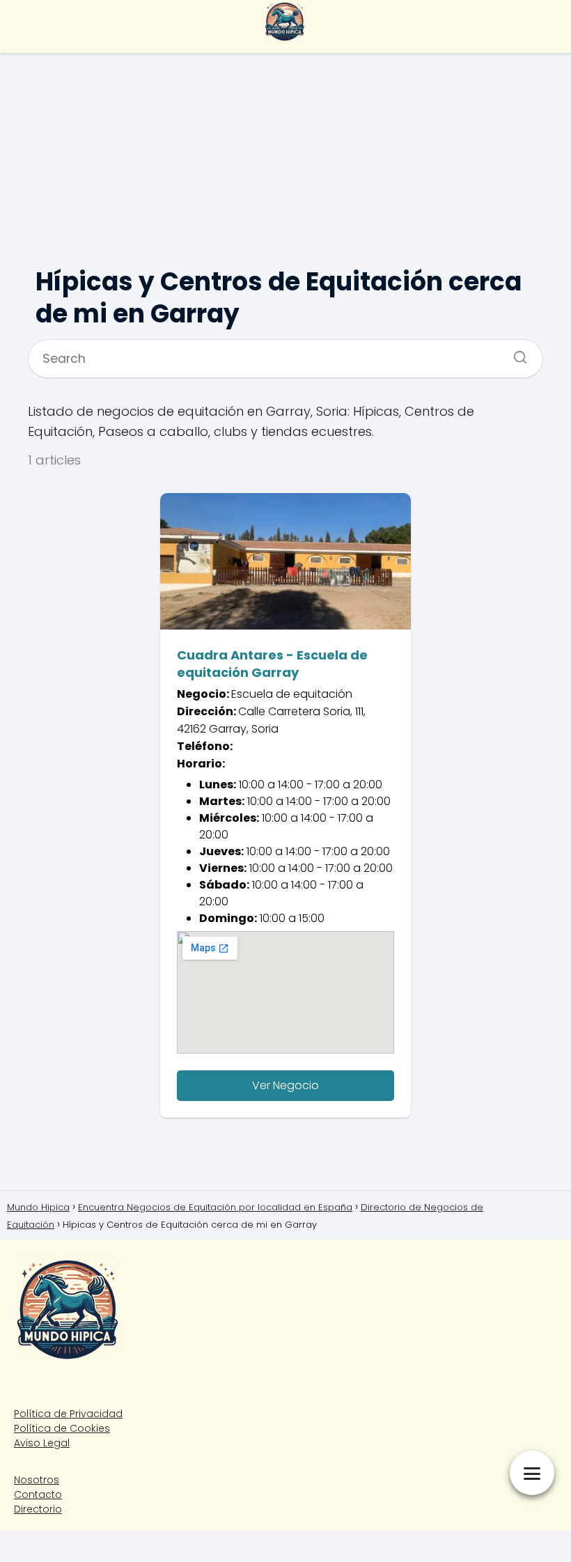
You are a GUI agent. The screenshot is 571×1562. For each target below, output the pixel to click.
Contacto (38, 1494)
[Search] (515, 353)
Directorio (38, 1509)
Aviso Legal (42, 1443)
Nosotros (36, 1480)
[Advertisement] (285, 153)
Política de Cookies (62, 1428)
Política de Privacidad (68, 1414)
